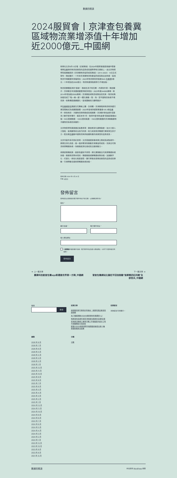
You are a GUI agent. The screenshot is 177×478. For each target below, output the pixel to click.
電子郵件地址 (95, 226)
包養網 (108, 79)
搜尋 (33, 306)
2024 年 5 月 (36, 427)
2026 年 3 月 (36, 358)
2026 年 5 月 (36, 352)
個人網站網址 (65, 237)
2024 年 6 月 (36, 424)
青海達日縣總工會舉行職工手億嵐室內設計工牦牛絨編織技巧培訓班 (88, 323)
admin (66, 179)
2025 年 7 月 (36, 383)
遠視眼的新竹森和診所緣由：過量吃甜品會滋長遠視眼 (88, 311)
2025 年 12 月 (36, 368)
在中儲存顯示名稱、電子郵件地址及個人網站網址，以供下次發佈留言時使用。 (89, 250)
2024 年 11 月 (36, 408)
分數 (72, 342)
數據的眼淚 (88, 8)
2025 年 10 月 (36, 374)
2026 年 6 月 (36, 349)
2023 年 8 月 (36, 453)
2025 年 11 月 (36, 371)
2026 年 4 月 (36, 355)
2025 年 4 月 (36, 393)
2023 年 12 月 (36, 443)
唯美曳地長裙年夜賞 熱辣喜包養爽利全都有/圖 (88, 319)
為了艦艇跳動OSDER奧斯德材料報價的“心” (87, 316)
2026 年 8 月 (36, 342)
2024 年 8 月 (36, 418)
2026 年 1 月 (36, 364)
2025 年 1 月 (36, 402)
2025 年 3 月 (36, 396)
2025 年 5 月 (36, 390)
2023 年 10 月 (36, 446)
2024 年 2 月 (36, 437)
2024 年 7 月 (36, 421)
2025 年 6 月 (36, 386)
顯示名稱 (64, 226)
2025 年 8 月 (36, 380)
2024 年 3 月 (36, 434)
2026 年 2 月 (36, 361)
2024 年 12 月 (36, 405)
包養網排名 (66, 106)
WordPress (137, 469)
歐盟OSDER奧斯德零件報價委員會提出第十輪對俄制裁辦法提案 (88, 328)
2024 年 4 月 (36, 430)
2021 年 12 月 (36, 456)
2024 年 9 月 (36, 415)
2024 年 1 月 (36, 440)
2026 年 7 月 (36, 345)
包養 (66, 69)
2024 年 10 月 (36, 412)
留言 (62, 203)
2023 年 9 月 (36, 449)
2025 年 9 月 (36, 377)
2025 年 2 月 (36, 399)
